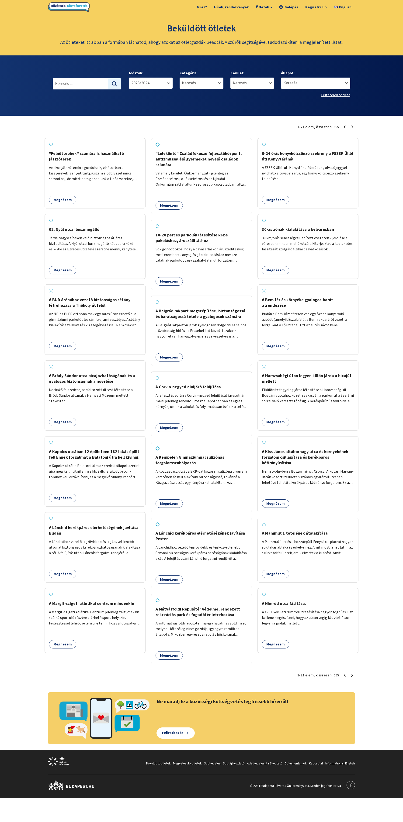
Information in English (340, 763)
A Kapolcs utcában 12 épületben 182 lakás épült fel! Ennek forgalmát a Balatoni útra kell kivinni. (94, 454)
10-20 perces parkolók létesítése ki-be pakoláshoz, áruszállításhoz (192, 238)
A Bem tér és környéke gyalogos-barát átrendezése (297, 302)
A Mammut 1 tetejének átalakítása (295, 533)
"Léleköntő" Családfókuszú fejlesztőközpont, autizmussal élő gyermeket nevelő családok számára (199, 159)
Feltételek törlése (335, 95)
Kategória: (189, 73)
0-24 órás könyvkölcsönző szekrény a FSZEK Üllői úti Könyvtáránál (307, 156)
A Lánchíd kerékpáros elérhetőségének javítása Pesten (200, 536)
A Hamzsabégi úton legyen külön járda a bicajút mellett (306, 378)
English (345, 7)
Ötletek (262, 7)
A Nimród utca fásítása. (284, 604)
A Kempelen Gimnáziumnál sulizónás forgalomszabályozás (190, 460)
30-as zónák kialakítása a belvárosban (298, 229)
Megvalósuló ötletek (187, 763)
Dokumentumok (296, 763)
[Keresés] (114, 83)
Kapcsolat (316, 763)
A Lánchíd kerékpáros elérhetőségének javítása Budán (94, 530)
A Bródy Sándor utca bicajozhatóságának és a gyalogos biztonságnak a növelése (92, 378)
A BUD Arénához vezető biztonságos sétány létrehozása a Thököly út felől (89, 302)
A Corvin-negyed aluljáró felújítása (188, 387)
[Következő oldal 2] (352, 127)
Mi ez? (202, 7)
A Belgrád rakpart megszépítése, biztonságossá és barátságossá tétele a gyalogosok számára (200, 314)
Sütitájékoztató (234, 763)
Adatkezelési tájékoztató (264, 763)
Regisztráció (316, 7)
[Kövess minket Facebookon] (71, 789)
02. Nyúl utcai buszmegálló (74, 229)
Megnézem (62, 199)
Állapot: (288, 73)
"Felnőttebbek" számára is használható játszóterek (86, 156)
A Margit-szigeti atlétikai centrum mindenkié (91, 604)
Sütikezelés (212, 763)
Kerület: (237, 73)
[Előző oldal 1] (344, 127)
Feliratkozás (173, 732)
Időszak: (136, 73)
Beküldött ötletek (158, 763)
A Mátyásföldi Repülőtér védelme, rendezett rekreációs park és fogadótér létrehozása (198, 612)
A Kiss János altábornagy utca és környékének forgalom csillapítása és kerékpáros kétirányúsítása (305, 457)
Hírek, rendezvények (231, 7)
